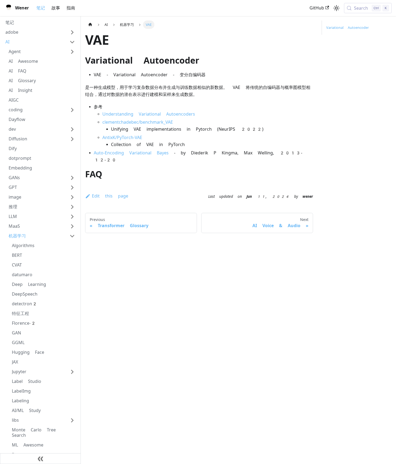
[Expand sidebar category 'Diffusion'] (72, 139)
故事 (55, 8)
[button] (40, 32)
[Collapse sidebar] (40, 458)
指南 (71, 8)
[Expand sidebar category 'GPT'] (72, 187)
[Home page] (90, 24)
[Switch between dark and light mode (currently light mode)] (336, 8)
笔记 (40, 8)
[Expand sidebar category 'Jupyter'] (72, 372)
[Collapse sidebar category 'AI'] (72, 42)
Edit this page (110, 196)
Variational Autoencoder (347, 28)
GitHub (317, 8)
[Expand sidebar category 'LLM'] (72, 216)
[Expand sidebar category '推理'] (72, 207)
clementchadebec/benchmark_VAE (137, 122)
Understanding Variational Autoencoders (148, 114)
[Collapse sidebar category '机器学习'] (72, 236)
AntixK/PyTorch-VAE (122, 137)
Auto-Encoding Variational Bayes (131, 152)
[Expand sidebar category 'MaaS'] (72, 226)
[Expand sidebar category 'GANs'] (72, 178)
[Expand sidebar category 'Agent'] (72, 51)
